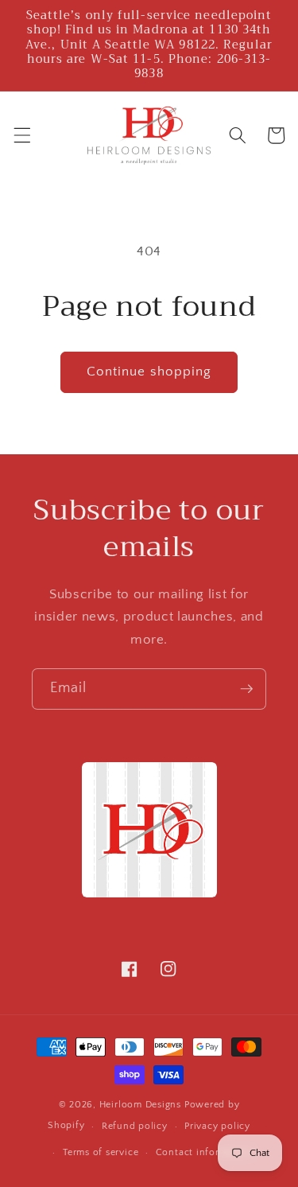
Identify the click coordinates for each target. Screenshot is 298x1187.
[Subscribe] (246, 689)
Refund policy (135, 1126)
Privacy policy (217, 1126)
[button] (21, 135)
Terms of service (100, 1152)
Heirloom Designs (140, 1104)
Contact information (204, 1152)
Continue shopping (149, 371)
